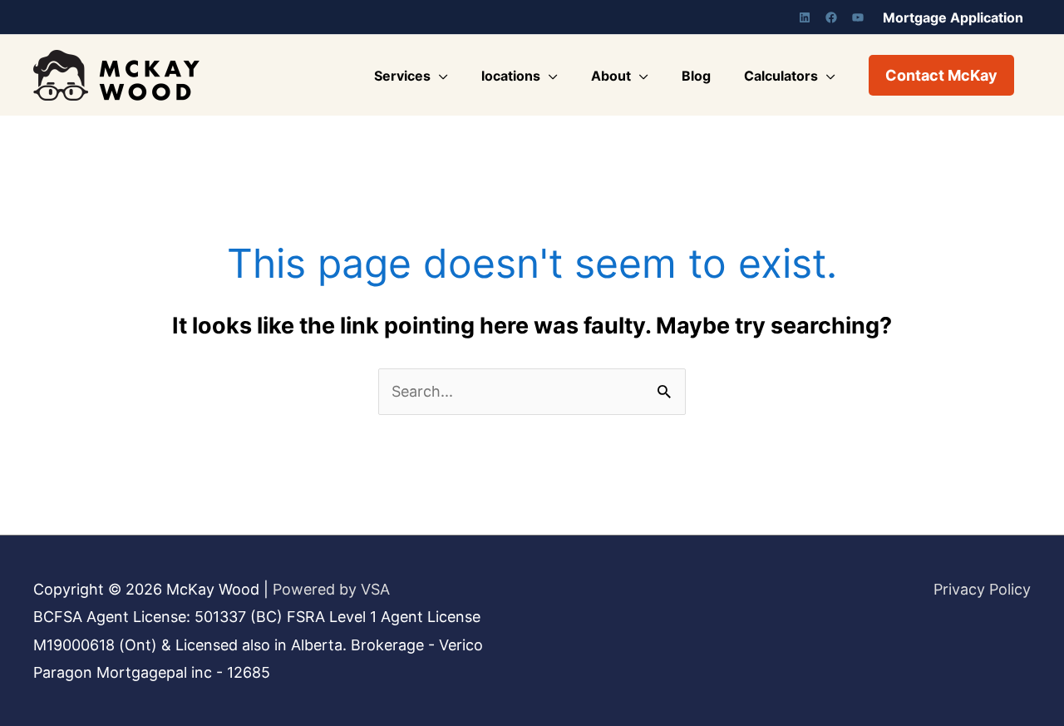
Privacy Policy (982, 589)
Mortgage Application (953, 17)
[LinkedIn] (805, 17)
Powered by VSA (331, 589)
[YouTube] (858, 17)
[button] (941, 75)
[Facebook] (831, 17)
